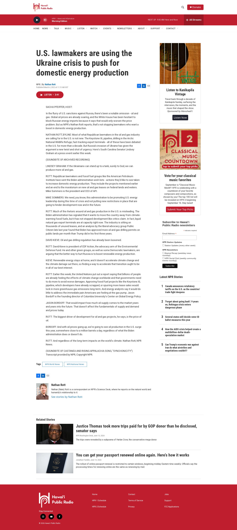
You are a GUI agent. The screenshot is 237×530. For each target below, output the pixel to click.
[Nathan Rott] (42, 391)
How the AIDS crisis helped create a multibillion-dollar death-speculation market (183, 332)
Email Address (169, 233)
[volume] (45, 20)
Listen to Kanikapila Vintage (180, 92)
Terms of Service (135, 501)
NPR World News (52, 364)
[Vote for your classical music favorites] (180, 149)
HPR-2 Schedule (99, 507)
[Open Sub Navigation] (50, 28)
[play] (37, 20)
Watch (94, 28)
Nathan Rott (50, 84)
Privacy (131, 507)
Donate (196, 7)
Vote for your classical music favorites (180, 178)
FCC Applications (171, 507)
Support (167, 501)
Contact (131, 494)
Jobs (166, 494)
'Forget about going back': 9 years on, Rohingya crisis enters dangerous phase (181, 304)
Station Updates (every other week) (179, 245)
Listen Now (180, 117)
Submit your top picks (180, 209)
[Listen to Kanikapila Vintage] (180, 63)
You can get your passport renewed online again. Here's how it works (132, 455)
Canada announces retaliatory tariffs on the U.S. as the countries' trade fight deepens (182, 289)
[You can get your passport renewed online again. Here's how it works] (54, 463)
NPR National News (75, 364)
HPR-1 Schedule (99, 501)
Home (36, 28)
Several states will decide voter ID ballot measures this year (182, 318)
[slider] (49, 19)
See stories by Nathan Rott (66, 396)
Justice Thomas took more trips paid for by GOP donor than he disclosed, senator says (136, 428)
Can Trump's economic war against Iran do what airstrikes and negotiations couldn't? (182, 347)
